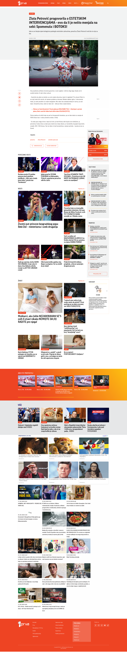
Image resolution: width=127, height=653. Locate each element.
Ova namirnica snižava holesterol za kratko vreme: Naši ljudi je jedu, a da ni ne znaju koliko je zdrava (51, 428)
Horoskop (92, 282)
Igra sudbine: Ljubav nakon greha (100, 387)
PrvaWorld (77, 631)
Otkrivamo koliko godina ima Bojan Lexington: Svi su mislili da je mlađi (51, 264)
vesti (75, 3)
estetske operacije (53, 139)
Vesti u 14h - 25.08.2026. (44, 389)
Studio (34, 630)
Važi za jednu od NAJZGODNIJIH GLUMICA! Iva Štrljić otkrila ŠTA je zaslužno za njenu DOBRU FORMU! (74, 239)
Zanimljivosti (68, 297)
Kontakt (34, 622)
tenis (20, 422)
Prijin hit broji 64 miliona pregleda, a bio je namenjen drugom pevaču (73, 264)
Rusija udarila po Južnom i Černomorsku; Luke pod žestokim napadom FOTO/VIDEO (96, 428)
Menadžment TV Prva (38, 628)
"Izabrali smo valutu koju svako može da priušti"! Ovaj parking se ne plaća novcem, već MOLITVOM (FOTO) (74, 303)
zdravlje (44, 422)
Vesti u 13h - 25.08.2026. (81, 389)
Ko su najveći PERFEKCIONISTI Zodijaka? (73, 353)
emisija (52, 3)
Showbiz (32, 13)
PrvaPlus (76, 626)
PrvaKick (76, 634)
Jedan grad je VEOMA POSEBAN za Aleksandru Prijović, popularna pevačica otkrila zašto (51, 177)
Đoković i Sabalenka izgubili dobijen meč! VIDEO (28, 426)
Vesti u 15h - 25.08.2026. (25, 389)
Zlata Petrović (41, 139)
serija (63, 3)
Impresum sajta (59, 622)
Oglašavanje (35, 636)
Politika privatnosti (59, 633)
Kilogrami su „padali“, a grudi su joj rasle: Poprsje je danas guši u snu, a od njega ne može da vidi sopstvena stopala (51, 355)
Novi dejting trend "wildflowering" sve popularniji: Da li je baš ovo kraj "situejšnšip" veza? (73, 329)
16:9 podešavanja (37, 633)
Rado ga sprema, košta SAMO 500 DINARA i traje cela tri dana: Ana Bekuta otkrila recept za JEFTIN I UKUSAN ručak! (28, 266)
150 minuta (58, 386)
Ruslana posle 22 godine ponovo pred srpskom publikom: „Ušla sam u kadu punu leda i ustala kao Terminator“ (27, 178)
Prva (34, 625)
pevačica (32, 139)
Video (69, 3)
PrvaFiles (76, 640)
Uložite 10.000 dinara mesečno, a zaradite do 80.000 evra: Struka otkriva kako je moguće (63, 391)
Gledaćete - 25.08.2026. (99, 390)
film (58, 3)
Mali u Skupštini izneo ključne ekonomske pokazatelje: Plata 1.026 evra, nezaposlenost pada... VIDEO (75, 428)
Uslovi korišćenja (59, 625)
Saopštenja (58, 630)
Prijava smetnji (58, 628)
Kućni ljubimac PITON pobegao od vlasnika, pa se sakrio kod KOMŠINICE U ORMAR (27, 355)
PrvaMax (76, 628)
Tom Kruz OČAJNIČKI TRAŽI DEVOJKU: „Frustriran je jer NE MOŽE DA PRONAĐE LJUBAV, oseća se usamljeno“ (74, 177)
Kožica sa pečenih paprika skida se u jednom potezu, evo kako (98, 195)
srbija (66, 422)
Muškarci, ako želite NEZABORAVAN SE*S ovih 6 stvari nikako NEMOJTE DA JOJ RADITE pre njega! (39, 319)
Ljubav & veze (22, 312)
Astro (66, 349)
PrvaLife (76, 637)
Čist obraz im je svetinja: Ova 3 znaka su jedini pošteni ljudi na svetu (98, 212)
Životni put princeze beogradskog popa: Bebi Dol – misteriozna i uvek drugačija (38, 225)
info (89, 422)
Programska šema (43, 3)
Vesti (20, 386)
